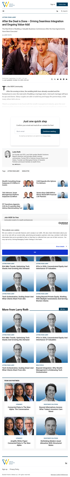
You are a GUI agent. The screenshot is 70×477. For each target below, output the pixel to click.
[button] (4, 469)
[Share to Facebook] (60, 79)
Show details (60, 246)
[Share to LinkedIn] (63, 79)
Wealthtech (40, 365)
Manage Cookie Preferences (59, 474)
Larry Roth (8, 35)
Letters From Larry (9, 17)
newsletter (25, 171)
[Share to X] (55, 79)
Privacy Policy (46, 136)
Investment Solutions (51, 404)
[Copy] (52, 79)
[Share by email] (66, 79)
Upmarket (19, 404)
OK (35, 252)
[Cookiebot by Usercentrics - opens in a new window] (60, 223)
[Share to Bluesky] (58, 79)
